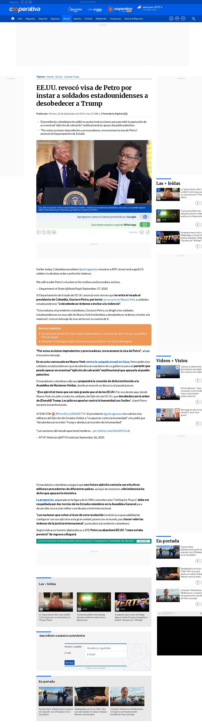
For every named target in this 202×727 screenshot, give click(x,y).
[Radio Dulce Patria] (74, 9)
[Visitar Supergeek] (183, 21)
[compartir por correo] (142, 232)
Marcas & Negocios (134, 18)
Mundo (66, 18)
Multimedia (101, 18)
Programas (115, 18)
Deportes (43, 18)
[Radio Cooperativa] (120, 9)
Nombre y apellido (73, 647)
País (20, 18)
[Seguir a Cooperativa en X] (26, 2)
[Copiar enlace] (148, 232)
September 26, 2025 (92, 437)
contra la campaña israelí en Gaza (107, 361)
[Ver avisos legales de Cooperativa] (171, 21)
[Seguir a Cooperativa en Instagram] (30, 2)
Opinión (77, 18)
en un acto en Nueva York (119, 299)
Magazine (30, 18)
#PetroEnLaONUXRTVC (71, 413)
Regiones (55, 18)
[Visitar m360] (177, 21)
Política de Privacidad (95, 668)
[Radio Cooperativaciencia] (94, 9)
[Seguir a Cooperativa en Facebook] (22, 2)
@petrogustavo (88, 269)
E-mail (68, 653)
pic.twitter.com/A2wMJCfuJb (111, 430)
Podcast (88, 18)
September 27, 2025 (95, 288)
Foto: (41, 143)
